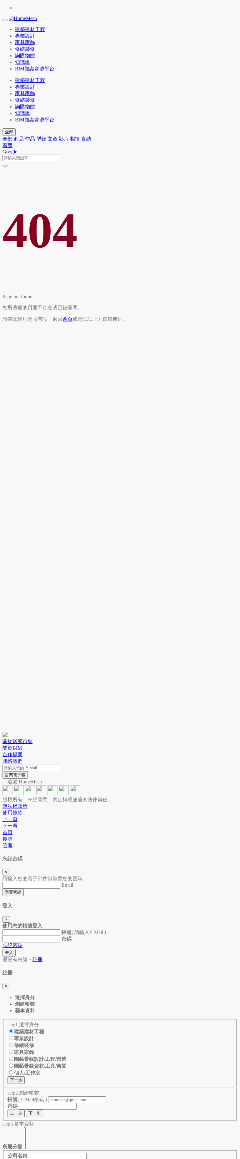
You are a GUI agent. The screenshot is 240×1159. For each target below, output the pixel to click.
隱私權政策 (15, 806)
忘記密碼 (12, 945)
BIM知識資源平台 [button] (34, 68)
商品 (19, 138)
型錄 (41, 138)
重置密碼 (13, 892)
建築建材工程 (30, 80)
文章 (53, 138)
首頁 (67, 319)
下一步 (16, 1080)
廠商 (7, 145)
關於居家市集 (17, 741)
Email (67, 885)
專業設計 (25, 87)
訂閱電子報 (15, 774)
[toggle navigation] (5, 20)
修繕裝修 (25, 100)
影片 (64, 138)
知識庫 (22, 113)
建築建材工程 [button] (30, 29)
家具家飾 (25, 93)
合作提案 (12, 754)
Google (9, 151)
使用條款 (12, 812)
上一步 (16, 1113)
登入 (9, 952)
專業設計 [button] (25, 35)
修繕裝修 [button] (25, 49)
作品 (30, 138)
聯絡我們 (12, 761)
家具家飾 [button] (25, 42)
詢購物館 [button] (25, 55)
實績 (86, 138)
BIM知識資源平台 (34, 119)
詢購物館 (25, 106)
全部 (9, 132)
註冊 (37, 959)
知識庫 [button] (22, 62)
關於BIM (12, 748)
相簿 (75, 138)
